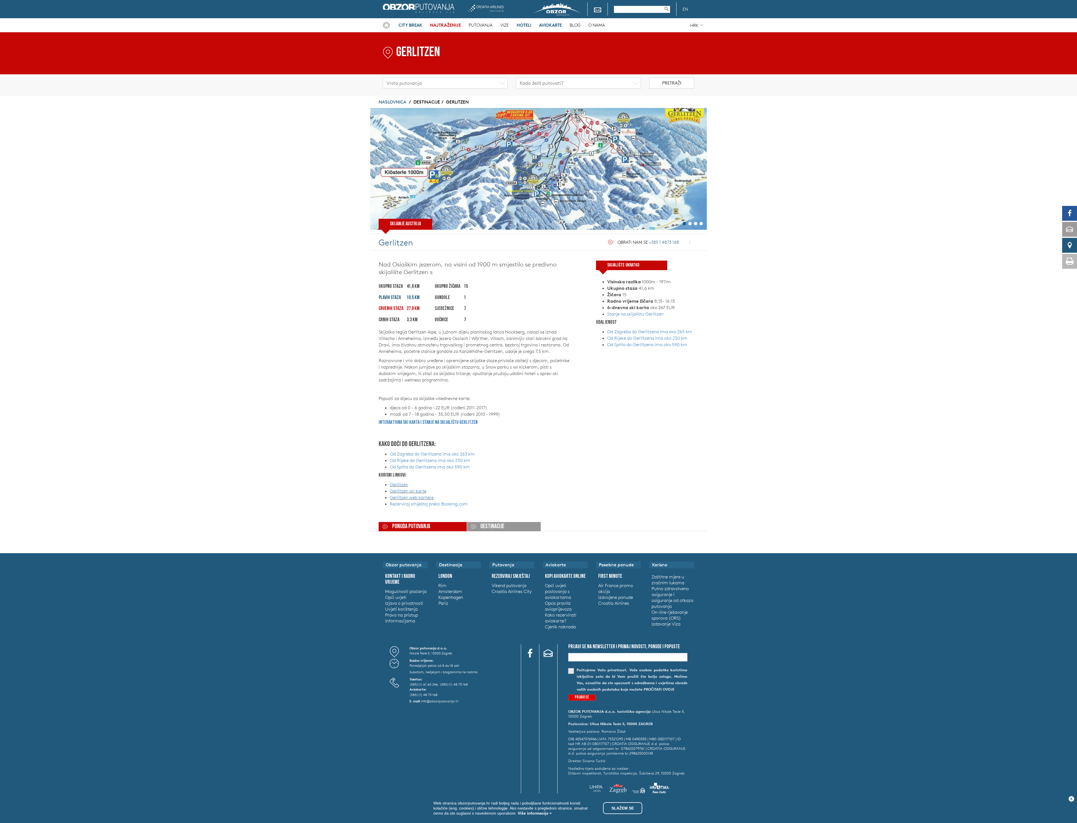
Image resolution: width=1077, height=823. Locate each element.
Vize (504, 25)
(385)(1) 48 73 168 (454, 684)
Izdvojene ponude (615, 597)
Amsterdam (450, 591)
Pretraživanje (669, 9)
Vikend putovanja (509, 585)
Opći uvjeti (395, 597)
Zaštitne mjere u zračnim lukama (668, 579)
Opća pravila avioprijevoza (558, 606)
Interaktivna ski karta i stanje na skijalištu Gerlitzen (428, 422)
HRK (694, 25)
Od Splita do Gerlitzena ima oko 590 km (430, 467)
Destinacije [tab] (492, 526)
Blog (575, 25)
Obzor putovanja (418, 8)
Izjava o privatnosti (404, 603)
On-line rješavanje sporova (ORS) (670, 615)
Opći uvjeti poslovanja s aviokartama (558, 591)
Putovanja (481, 25)
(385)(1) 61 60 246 (423, 684)
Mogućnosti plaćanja (406, 591)
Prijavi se (582, 697)
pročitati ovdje (659, 689)
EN (685, 9)
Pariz (443, 603)
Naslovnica (386, 25)
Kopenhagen (450, 597)
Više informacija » (534, 813)
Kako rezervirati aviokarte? (560, 618)
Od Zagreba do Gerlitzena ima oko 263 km (432, 454)
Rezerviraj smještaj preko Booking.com (429, 504)
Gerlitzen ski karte (408, 491)
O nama (596, 25)
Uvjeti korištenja (401, 609)
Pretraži (671, 83)
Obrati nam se (648, 242)
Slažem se (622, 808)
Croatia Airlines (486, 8)
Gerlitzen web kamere (412, 497)
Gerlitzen (457, 102)
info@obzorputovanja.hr (440, 701)
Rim (442, 585)
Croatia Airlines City (512, 591)
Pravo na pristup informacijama (401, 618)
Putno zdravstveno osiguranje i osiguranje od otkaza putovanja (672, 597)
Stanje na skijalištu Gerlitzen (635, 314)
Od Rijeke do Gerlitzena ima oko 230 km (430, 460)
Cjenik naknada (560, 626)
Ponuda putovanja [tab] (411, 526)
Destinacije (426, 102)
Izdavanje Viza (666, 624)
